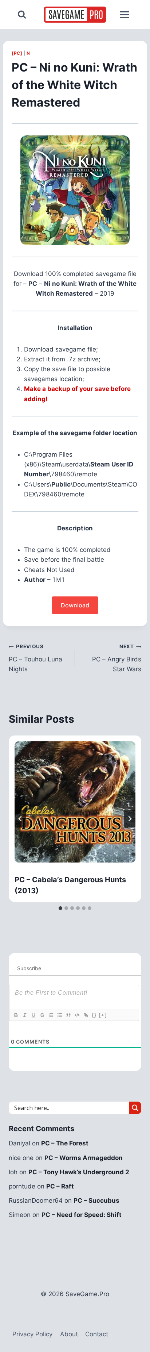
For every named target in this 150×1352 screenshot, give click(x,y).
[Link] (85, 1015)
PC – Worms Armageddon (83, 1157)
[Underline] (33, 1015)
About (69, 1334)
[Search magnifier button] (135, 1108)
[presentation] (75, 801)
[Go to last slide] (20, 818)
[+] (103, 1015)
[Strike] (42, 1015)
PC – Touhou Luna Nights (35, 658)
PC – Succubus (96, 1200)
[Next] (129, 818)
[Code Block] (76, 1015)
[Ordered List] (50, 1015)
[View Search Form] (21, 14)
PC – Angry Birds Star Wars (116, 658)
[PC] (17, 53)
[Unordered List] (59, 1015)
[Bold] (15, 1015)
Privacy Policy (32, 1334)
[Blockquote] (68, 1015)
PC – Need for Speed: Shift (82, 1214)
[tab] (60, 908)
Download (75, 605)
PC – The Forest (64, 1143)
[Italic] (24, 1015)
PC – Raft (60, 1186)
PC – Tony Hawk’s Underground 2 (78, 1172)
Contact (96, 1334)
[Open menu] (124, 15)
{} (94, 1015)
